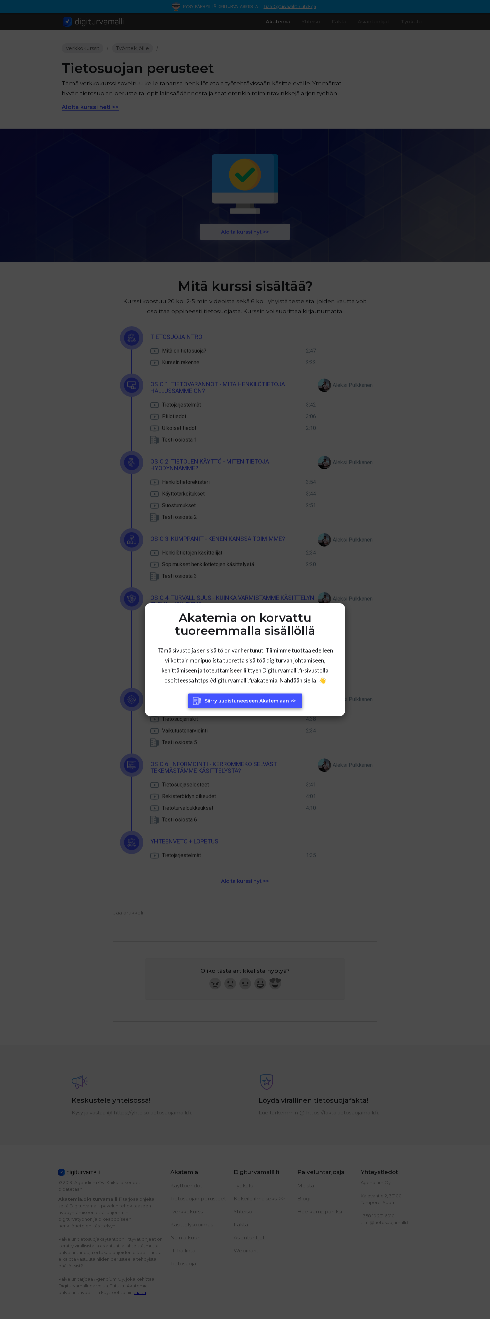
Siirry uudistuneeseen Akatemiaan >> (250, 701)
